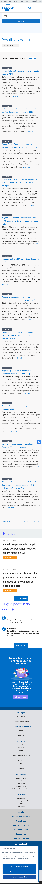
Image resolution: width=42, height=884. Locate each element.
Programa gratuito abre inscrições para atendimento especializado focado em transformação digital (17, 335)
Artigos (23, 58)
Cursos (21, 730)
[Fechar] (36, 848)
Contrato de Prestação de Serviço (21, 789)
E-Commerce (21, 752)
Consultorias (21, 732)
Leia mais (15, 96)
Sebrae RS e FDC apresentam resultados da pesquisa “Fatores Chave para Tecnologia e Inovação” (19, 182)
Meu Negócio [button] (21, 713)
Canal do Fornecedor (21, 838)
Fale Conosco (21, 783)
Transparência (21, 806)
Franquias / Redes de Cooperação (21, 755)
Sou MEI (21, 719)
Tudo (4, 61)
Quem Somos (21, 798)
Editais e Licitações (13, 1)
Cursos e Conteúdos (10, 58)
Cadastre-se (21, 834)
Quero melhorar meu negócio (21, 721)
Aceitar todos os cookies (19, 866)
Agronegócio (21, 745)
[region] (19, 864)
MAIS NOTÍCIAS (21, 598)
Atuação (21, 803)
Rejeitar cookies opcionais (19, 872)
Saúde (21, 763)
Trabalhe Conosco (21, 829)
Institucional (4, 1)
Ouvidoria (21, 781)
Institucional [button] (21, 794)
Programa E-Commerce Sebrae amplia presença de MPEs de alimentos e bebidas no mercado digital (21, 221)
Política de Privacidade (21, 786)
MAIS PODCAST (21, 646)
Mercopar (21, 768)
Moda (21, 758)
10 (38, 521)
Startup (21, 750)
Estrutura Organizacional (21, 801)
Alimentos (21, 747)
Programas (21, 735)
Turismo (21, 766)
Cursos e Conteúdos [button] (21, 726)
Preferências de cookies (19, 877)
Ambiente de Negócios (21, 816)
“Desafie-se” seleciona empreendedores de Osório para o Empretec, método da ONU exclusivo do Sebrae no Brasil (19, 485)
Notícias (32, 58)
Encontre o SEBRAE (24, 1)
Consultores (33, 1)
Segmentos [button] (21, 741)
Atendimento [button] (21, 774)
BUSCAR (21, 21)
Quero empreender (21, 716)
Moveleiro (21, 760)
